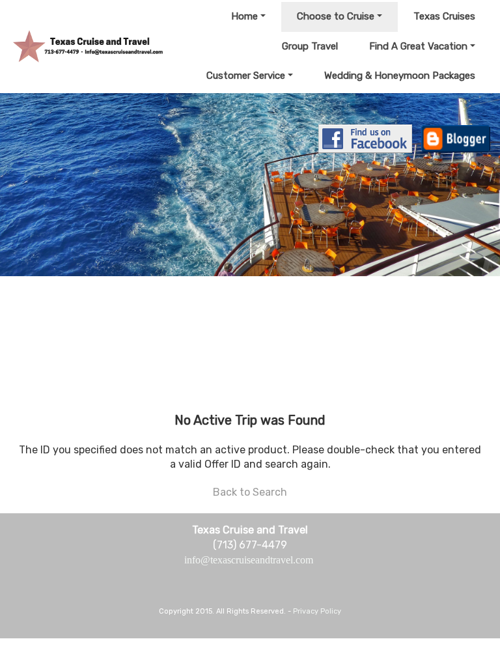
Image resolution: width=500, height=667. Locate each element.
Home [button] (244, 16)
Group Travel (310, 46)
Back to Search (250, 492)
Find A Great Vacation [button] (418, 46)
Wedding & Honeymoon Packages (399, 75)
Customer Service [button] (245, 75)
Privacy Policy (317, 611)
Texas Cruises (444, 16)
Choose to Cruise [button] (335, 16)
